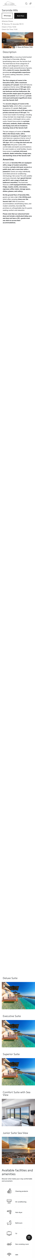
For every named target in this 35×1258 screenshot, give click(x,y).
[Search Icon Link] (26, 3)
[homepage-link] (9, 3)
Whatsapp (7, 16)
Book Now (20, 16)
